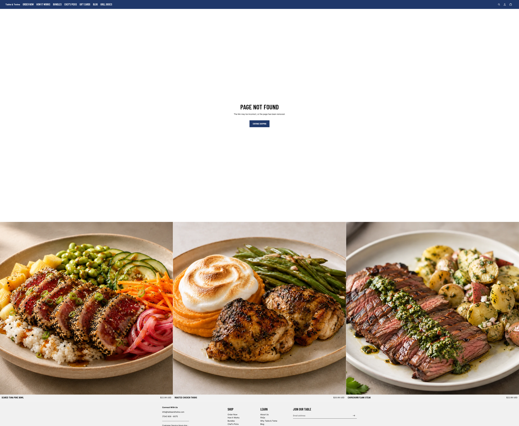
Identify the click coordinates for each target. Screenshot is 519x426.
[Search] (499, 4)
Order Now (232, 414)
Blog (262, 424)
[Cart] (511, 4)
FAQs (262, 418)
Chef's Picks (233, 424)
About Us (264, 414)
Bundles (231, 421)
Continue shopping (259, 124)
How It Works (233, 418)
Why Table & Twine (268, 421)
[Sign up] (354, 415)
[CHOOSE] (168, 390)
